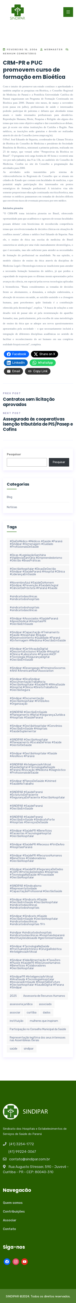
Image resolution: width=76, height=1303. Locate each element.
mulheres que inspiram (44, 1021)
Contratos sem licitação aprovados (29, 401)
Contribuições (14, 1211)
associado (45, 1004)
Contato (9, 1229)
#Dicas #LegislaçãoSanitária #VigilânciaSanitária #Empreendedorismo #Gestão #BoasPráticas (36, 557)
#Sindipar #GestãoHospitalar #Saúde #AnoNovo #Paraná (33, 755)
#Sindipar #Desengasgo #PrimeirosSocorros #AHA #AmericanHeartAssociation (37, 669)
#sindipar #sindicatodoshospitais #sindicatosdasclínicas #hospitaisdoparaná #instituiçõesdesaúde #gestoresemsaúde (37, 935)
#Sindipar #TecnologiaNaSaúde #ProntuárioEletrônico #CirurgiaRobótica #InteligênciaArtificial (36, 949)
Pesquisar (14, 454)
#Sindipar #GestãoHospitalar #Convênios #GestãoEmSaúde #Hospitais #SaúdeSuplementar (36, 728)
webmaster (53, 49)
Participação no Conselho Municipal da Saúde (38, 1029)
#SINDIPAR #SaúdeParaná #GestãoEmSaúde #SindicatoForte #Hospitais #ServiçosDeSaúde (32, 819)
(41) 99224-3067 (22, 1151)
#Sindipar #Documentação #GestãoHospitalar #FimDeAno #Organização (29, 701)
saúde (13, 1048)
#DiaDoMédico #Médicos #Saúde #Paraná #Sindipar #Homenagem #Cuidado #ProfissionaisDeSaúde (36, 544)
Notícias (12, 507)
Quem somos (13, 1203)
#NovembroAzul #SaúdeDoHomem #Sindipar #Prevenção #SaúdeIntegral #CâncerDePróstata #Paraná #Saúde (34, 585)
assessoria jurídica (21, 1004)
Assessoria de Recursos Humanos (44, 996)
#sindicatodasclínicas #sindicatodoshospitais (24, 598)
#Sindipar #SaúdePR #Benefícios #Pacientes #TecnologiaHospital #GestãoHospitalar (31, 833)
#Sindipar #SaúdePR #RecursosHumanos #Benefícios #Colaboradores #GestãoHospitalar (36, 858)
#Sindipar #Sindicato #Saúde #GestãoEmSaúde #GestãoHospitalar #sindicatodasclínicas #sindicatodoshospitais (34, 903)
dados (46, 1012)
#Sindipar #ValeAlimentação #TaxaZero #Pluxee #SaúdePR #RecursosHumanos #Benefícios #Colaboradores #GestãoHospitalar (35, 964)
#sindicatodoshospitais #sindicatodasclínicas (24, 609)
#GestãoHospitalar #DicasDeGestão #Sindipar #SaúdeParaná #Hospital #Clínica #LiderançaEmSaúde (37, 571)
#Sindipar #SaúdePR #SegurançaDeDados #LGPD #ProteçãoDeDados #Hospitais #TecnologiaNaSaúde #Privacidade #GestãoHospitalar (36, 873)
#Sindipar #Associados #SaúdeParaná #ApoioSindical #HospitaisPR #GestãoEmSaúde (34, 621)
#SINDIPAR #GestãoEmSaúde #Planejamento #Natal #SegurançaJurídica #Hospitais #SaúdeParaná (37, 714)
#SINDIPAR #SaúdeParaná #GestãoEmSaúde (26, 807)
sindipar (29, 1048)
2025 (13, 996)
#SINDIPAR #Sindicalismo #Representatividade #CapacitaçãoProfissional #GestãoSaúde (36, 888)
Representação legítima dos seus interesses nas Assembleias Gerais (37, 1039)
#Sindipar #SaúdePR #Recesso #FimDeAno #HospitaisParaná (37, 846)
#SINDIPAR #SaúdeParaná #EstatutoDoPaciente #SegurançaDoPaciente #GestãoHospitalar (37, 794)
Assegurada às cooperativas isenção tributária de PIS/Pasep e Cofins (38, 424)
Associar (9, 1220)
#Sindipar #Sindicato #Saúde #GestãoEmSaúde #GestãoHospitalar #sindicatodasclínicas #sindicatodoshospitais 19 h (34, 920)
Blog (9, 497)
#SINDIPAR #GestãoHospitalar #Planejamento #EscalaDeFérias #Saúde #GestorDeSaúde (36, 742)
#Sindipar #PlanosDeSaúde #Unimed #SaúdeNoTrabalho (33, 782)
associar (15, 1012)
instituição (16, 1021)
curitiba (31, 1012)
